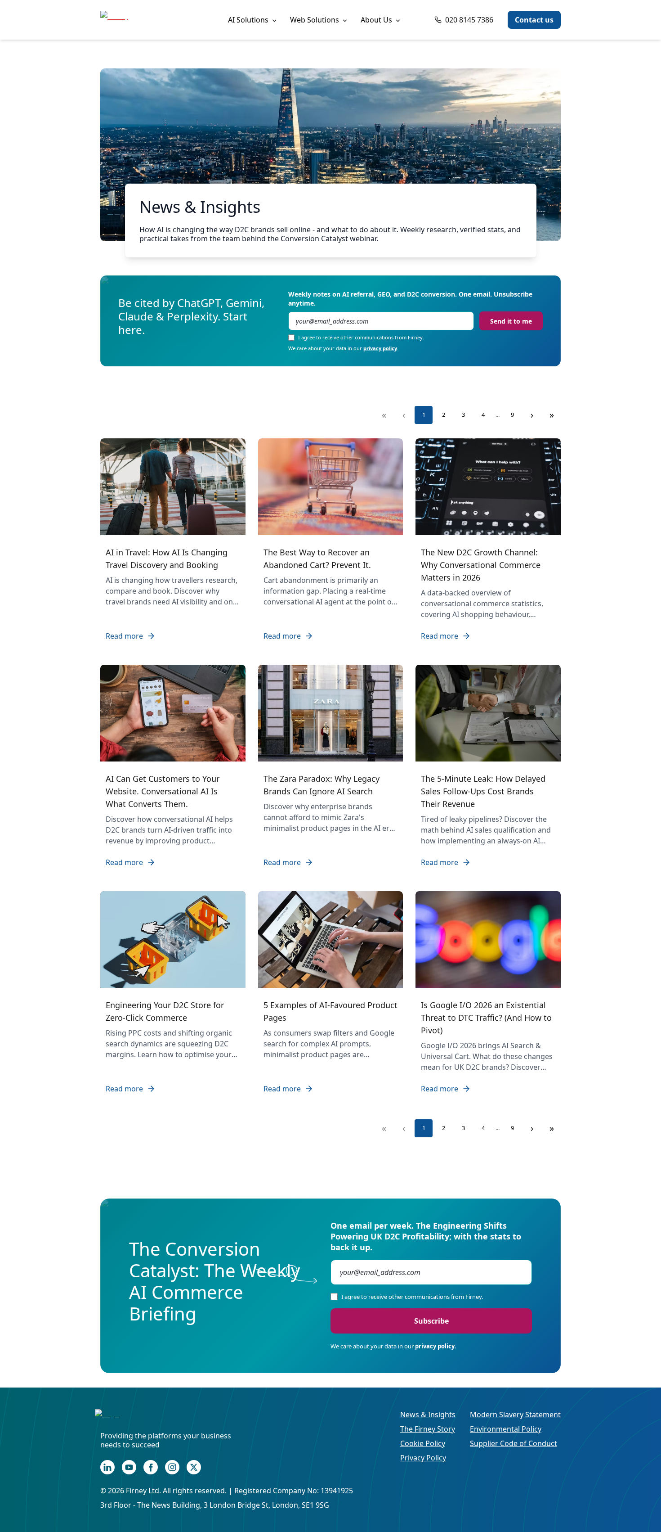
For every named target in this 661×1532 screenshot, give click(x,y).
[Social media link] (107, 1467)
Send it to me (511, 321)
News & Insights (428, 1414)
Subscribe (431, 1321)
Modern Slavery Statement (515, 1414)
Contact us (534, 20)
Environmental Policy (505, 1429)
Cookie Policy (422, 1443)
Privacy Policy (423, 1458)
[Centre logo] (136, 1420)
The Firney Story (427, 1429)
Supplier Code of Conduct (513, 1443)
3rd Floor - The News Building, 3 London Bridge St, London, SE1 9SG (214, 1505)
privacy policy (380, 348)
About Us (376, 20)
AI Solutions (248, 20)
